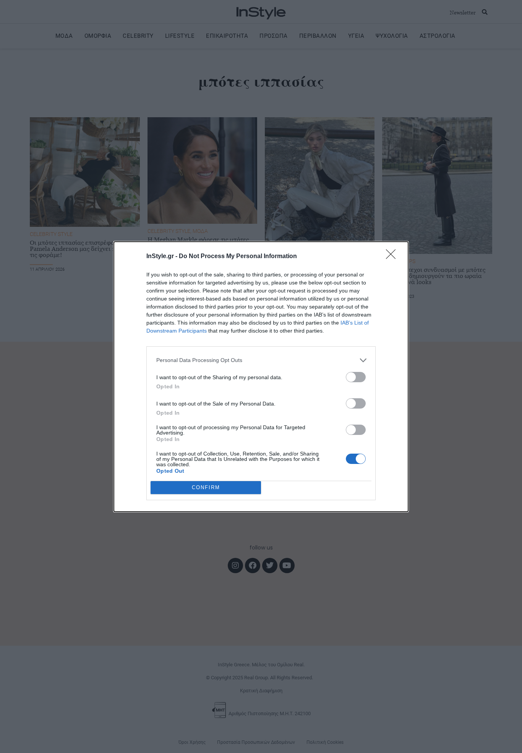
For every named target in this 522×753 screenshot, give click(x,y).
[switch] (356, 377)
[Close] (393, 256)
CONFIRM (206, 487)
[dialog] (261, 377)
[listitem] (261, 360)
